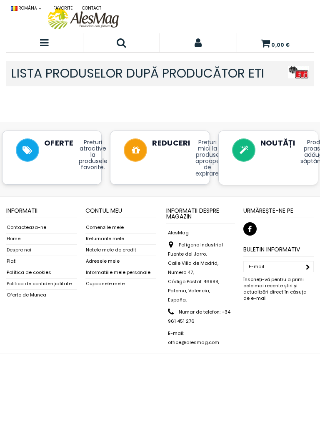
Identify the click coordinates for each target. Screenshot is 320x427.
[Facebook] (250, 229)
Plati (12, 261)
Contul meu (103, 210)
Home (13, 239)
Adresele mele (103, 261)
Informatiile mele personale (118, 272)
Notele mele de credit (111, 250)
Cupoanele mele (105, 284)
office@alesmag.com (193, 342)
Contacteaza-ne (26, 227)
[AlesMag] (83, 18)
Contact (91, 8)
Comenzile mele (105, 227)
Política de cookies (29, 272)
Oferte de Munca (26, 295)
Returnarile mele (105, 239)
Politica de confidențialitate (39, 284)
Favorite (62, 8)
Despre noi (19, 250)
